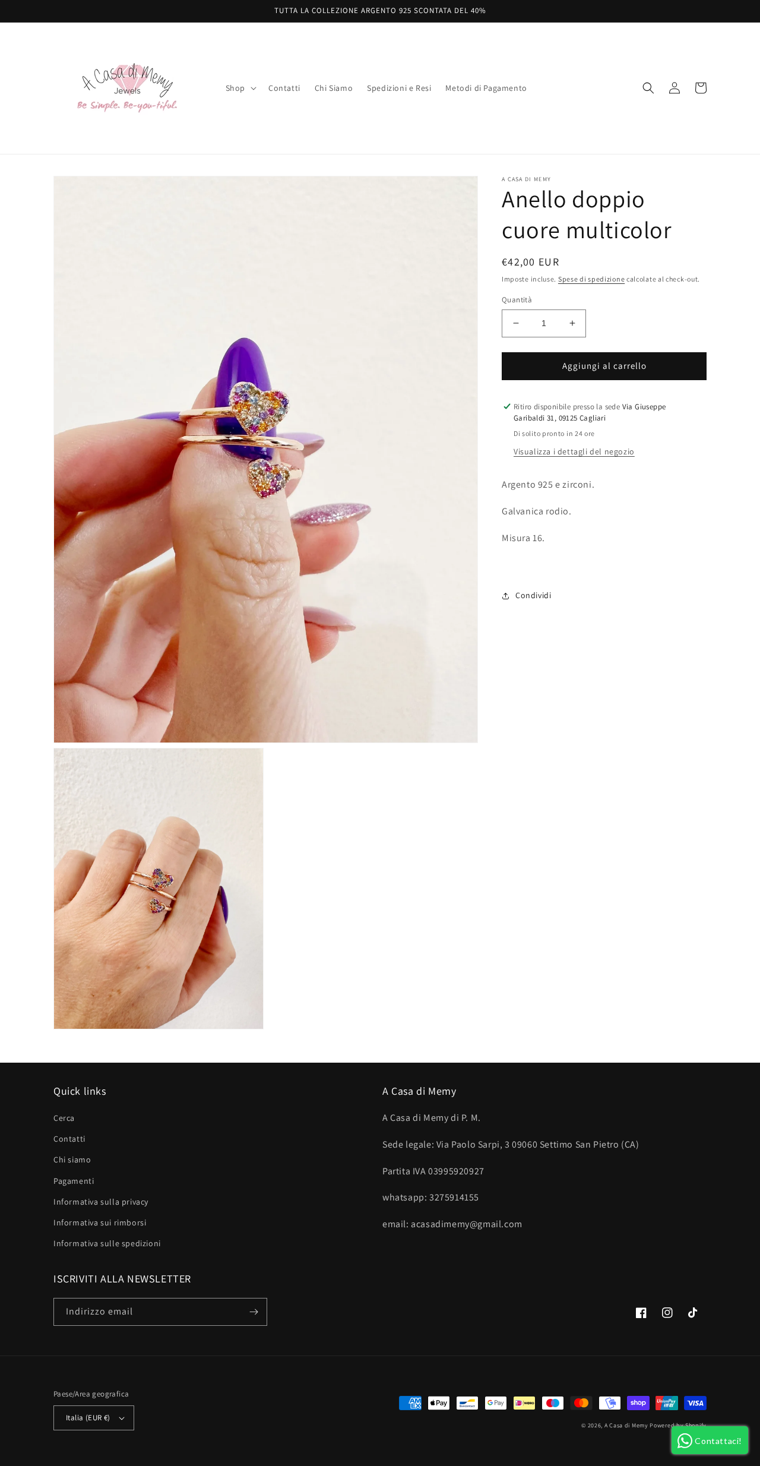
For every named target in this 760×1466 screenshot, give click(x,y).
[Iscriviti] (253, 1312)
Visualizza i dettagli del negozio (574, 451)
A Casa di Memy (626, 1425)
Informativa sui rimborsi (99, 1222)
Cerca (64, 1118)
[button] (239, 87)
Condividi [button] (533, 595)
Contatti (69, 1138)
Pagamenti (73, 1181)
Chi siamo (72, 1159)
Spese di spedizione (591, 278)
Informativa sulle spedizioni (107, 1243)
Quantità (517, 300)
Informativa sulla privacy (100, 1201)
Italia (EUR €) (88, 1418)
